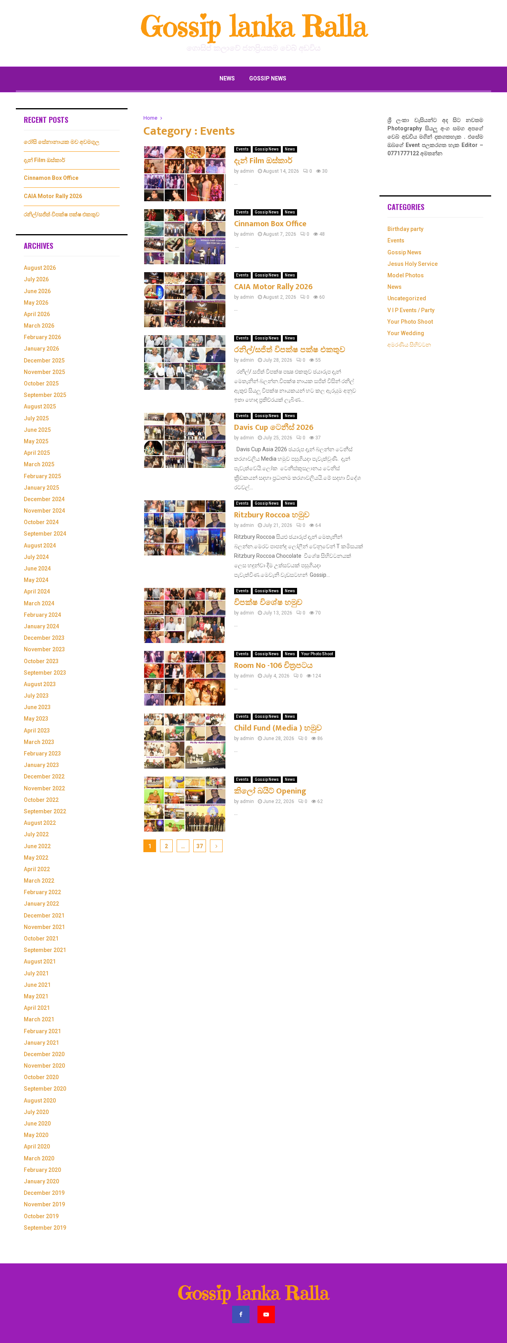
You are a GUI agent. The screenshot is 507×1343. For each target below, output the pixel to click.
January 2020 (41, 1181)
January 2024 (41, 626)
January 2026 (41, 348)
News (227, 78)
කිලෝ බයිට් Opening (270, 791)
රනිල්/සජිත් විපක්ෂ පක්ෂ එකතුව (289, 350)
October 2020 (41, 1077)
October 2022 (41, 800)
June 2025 (37, 430)
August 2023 (40, 684)
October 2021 (41, 938)
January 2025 (41, 488)
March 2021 (39, 1019)
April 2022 (37, 869)
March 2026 (39, 325)
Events (242, 149)
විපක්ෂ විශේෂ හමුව (268, 602)
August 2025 (40, 406)
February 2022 (42, 892)
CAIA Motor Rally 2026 (273, 287)
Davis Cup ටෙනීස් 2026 (273, 427)
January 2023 (41, 765)
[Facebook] (241, 1314)
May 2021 (36, 996)
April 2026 (37, 314)
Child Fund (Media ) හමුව (278, 728)
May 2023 (36, 718)
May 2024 (36, 580)
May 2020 (36, 1135)
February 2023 (42, 753)
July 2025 (36, 418)
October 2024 (41, 522)
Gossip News (267, 78)
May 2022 (36, 858)
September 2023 (45, 673)
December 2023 (44, 638)
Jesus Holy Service (412, 264)
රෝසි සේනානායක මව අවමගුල (61, 142)
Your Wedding (405, 333)
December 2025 (44, 360)
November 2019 (44, 1204)
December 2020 (44, 1054)
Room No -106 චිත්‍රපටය (273, 665)
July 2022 (36, 834)
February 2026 (42, 337)
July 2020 (36, 1112)
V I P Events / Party (411, 310)
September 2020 (45, 1088)
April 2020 (37, 1146)
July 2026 (36, 279)
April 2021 (37, 1008)
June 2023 (37, 707)
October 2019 (41, 1216)
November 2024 (44, 510)
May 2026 (36, 303)
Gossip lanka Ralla (253, 26)
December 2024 (44, 499)
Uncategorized (406, 298)
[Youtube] (266, 1314)
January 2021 (41, 1043)
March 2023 (39, 742)
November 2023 (44, 649)
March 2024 (39, 603)
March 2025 (39, 464)
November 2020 (44, 1066)
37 (199, 846)
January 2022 (41, 903)
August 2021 (40, 961)
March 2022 (39, 881)
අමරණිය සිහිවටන (409, 344)
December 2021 (44, 915)
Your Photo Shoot (317, 654)
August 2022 (40, 823)
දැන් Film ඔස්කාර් (263, 161)
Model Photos (405, 275)
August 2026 (40, 268)
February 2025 (42, 476)
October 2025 (41, 383)
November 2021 (44, 927)
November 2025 (44, 372)
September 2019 (45, 1228)
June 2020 (37, 1123)
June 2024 (37, 568)
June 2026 (37, 291)
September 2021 (45, 950)
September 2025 (45, 395)
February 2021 (42, 1031)
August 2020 (40, 1100)
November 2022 (44, 788)
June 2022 (37, 846)
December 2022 (44, 776)
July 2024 (36, 557)
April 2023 (37, 730)
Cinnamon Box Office (270, 224)
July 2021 (36, 973)
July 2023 (36, 695)
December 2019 (44, 1193)
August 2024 (40, 545)
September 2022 (45, 811)
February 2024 (42, 615)
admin (247, 171)
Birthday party (405, 229)
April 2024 (37, 591)
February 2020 (42, 1170)
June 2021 (37, 985)
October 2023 (41, 661)
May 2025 (36, 441)
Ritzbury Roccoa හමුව (271, 515)
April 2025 (37, 453)
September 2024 (45, 533)
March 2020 (39, 1158)
